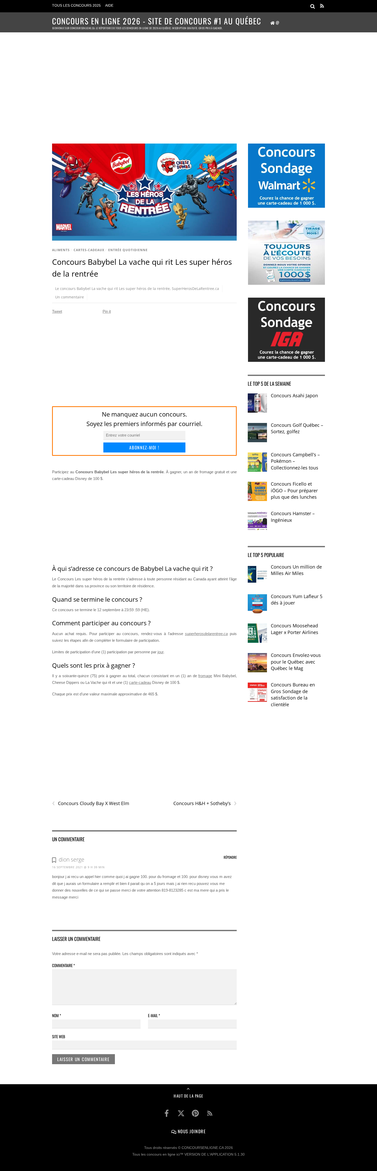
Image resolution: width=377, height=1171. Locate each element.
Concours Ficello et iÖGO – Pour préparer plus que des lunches (294, 490)
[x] (181, 1113)
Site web (58, 1036)
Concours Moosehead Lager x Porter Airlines (294, 628)
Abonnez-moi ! (144, 447)
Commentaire (63, 965)
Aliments (61, 250)
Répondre (230, 857)
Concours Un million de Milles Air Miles (296, 570)
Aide (109, 5)
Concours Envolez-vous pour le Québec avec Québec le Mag (296, 661)
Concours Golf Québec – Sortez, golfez (297, 428)
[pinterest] (195, 1113)
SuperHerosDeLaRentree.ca (195, 288)
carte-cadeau (140, 682)
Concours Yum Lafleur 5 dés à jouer (296, 599)
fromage (205, 676)
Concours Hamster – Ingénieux (293, 516)
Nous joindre (191, 1131)
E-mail (154, 1015)
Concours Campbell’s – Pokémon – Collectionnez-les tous (295, 461)
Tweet (57, 311)
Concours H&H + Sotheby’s (204, 803)
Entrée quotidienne (128, 250)
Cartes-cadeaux (89, 250)
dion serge (71, 859)
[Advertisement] (188, 81)
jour (160, 652)
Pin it (107, 311)
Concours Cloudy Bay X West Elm (90, 803)
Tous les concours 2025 (76, 5)
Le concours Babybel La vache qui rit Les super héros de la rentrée (112, 288)
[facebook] (167, 1113)
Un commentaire (69, 297)
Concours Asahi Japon (294, 395)
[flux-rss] (210, 1113)
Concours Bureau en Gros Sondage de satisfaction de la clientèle (293, 694)
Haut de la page (188, 1096)
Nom (56, 1015)
